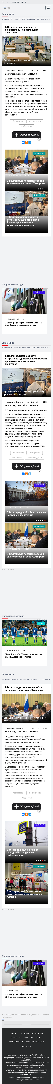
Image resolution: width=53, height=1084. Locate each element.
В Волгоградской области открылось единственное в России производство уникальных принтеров (23, 221)
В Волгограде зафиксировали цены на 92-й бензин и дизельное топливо (23, 324)
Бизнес (47, 19)
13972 (26, 886)
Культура (28, 1037)
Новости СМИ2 (8, 569)
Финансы (14, 19)
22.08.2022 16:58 (15, 886)
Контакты (26, 1046)
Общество (16, 1037)
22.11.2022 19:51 (32, 70)
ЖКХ (42, 19)
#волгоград (17, 121)
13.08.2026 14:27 (13, 319)
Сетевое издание (22, 1058)
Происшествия (16, 1042)
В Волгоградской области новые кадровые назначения (26, 513)
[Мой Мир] (29, 142)
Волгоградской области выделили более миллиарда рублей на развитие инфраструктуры (24, 851)
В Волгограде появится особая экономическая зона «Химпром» (26, 182)
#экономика (35, 121)
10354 (26, 212)
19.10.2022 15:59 (15, 507)
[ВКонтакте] (23, 142)
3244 (24, 319)
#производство (34, 458)
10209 (26, 549)
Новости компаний (35, 1042)
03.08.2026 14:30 (13, 651)
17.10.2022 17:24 (15, 176)
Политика (39, 485)
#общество (26, 126)
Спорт (40, 623)
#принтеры (16, 458)
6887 (26, 842)
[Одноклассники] (26, 142)
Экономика (39, 153)
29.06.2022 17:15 (15, 842)
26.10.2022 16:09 (15, 212)
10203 (26, 176)
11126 (26, 507)
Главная (14, 1033)
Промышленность (33, 19)
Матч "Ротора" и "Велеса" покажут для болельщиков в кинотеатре (23, 655)
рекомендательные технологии (26, 1080)
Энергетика (6, 19)
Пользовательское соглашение (25, 1067)
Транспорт (22, 19)
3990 (24, 651)
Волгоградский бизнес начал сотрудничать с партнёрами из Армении (25, 894)
